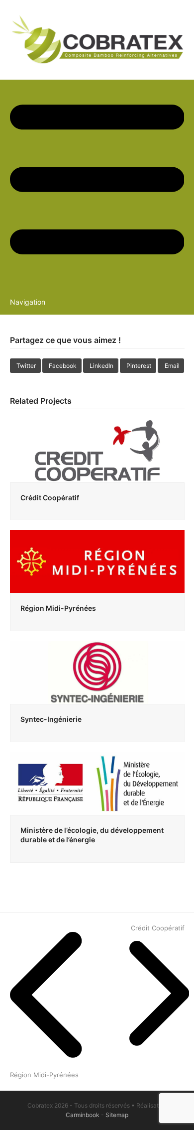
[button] (25, 365)
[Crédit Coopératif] (97, 450)
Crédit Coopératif (49, 497)
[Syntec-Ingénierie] (97, 672)
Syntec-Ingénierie (51, 719)
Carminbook (82, 1115)
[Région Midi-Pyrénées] (97, 561)
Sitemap (116, 1115)
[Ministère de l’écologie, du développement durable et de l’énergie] (97, 783)
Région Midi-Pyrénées (58, 608)
